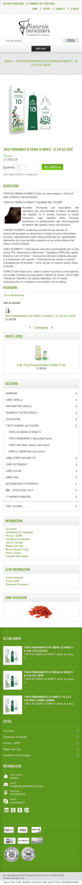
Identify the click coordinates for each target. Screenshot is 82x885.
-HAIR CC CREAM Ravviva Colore (28, 451)
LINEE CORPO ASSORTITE (24, 458)
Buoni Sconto (13, 552)
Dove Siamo (13, 581)
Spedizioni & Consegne (19, 532)
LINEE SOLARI (17, 471)
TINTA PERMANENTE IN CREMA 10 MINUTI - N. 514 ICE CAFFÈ (40, 316)
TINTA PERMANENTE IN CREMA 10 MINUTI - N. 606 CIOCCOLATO (49, 649)
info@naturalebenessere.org (26, 786)
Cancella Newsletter (17, 556)
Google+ (26, 810)
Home (34, 8)
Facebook (20, 810)
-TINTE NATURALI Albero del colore (32, 445)
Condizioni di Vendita (18, 539)
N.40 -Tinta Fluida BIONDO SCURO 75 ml (41, 365)
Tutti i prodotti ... (15, 506)
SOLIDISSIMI (16, 419)
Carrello (60, 8)
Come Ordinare (14, 577)
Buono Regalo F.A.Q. (17, 549)
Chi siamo (11, 529)
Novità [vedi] (14, 336)
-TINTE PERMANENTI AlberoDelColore (32, 438)
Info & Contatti (14, 542)
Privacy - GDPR (14, 535)
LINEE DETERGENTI (20, 464)
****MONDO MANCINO (22, 496)
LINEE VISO (15, 477)
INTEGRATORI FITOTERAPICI (25, 483)
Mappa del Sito (14, 546)
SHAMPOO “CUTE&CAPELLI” (26, 412)
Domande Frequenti (17, 584)
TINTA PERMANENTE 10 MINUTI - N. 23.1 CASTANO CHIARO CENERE (47, 698)
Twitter (13, 810)
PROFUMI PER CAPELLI (22, 406)
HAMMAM (14, 393)
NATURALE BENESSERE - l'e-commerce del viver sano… (29, 3)
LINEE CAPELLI (18, 399)
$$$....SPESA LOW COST (23, 490)
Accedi (46, 8)
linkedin (6, 810)
